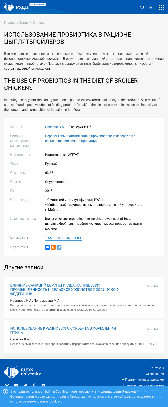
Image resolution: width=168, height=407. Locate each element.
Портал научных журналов (144, 379)
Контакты (157, 368)
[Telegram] (59, 247)
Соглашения (155, 374)
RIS (67, 238)
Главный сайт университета (143, 385)
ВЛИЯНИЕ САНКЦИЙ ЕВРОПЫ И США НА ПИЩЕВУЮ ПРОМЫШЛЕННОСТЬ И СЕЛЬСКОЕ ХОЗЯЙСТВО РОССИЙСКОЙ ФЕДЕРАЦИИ (64, 289)
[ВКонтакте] (47, 247)
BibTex (77, 238)
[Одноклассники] (53, 247)
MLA (59, 238)
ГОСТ (50, 238)
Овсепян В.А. (55, 127)
